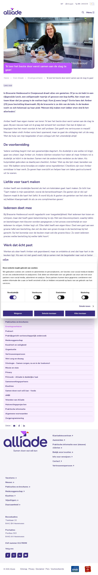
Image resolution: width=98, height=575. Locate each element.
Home (6, 78)
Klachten (9, 386)
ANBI (7, 395)
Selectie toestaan (49, 313)
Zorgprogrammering (14, 418)
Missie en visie (12, 367)
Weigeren (18, 313)
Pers (47, 569)
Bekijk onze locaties (62, 452)
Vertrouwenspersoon (15, 354)
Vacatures (10, 478)
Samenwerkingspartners (16, 381)
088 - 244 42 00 (82, 4)
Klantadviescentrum (62, 435)
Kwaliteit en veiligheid (15, 345)
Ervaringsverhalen (35, 78)
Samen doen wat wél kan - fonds (20, 390)
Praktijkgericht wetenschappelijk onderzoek (25, 335)
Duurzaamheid (12, 504)
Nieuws (9, 482)
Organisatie (10, 349)
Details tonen (84, 306)
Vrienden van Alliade (14, 400)
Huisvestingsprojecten (15, 404)
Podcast (9, 331)
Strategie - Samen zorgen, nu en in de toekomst (27, 363)
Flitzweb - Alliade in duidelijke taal (21, 377)
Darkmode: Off (92, 3)
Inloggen (70, 4)
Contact (56, 461)
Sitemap (23, 569)
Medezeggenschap (14, 340)
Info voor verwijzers (62, 456)
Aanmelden (58, 440)
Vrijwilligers (11, 500)
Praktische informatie (15, 409)
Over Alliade (18, 78)
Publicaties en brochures (16, 322)
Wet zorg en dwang (14, 358)
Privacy (8, 372)
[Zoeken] (83, 12)
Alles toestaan (80, 313)
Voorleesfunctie (57, 569)
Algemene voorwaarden (16, 413)
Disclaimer (40, 569)
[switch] (37, 297)
